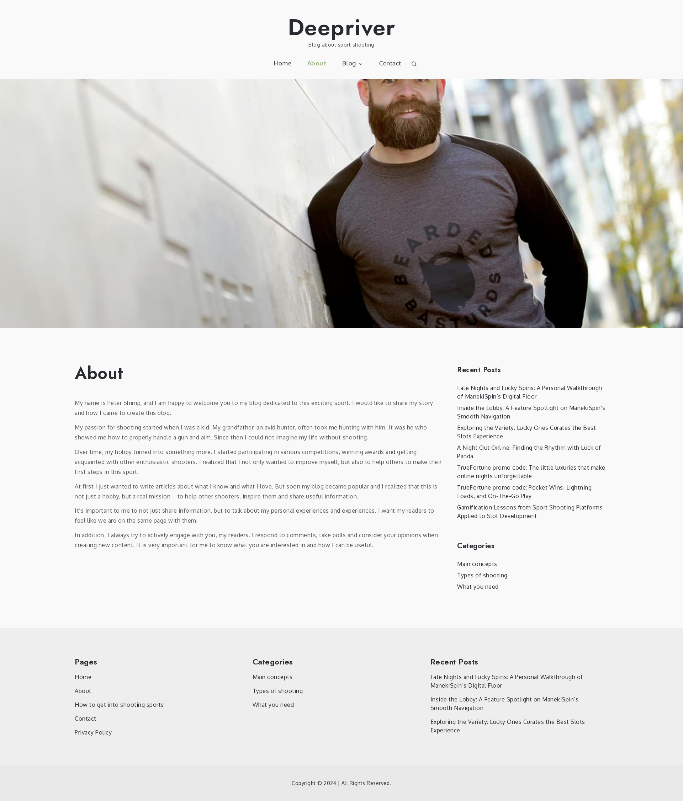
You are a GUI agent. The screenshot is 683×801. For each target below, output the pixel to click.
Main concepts (477, 563)
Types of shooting (482, 575)
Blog (349, 63)
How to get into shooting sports (119, 704)
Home (282, 63)
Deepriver (342, 27)
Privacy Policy (93, 732)
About (317, 63)
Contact (390, 63)
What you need (478, 586)
